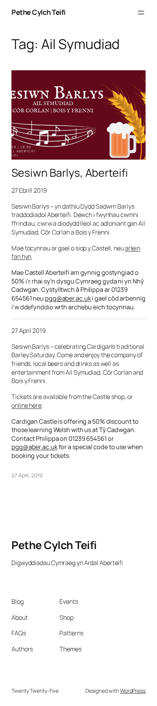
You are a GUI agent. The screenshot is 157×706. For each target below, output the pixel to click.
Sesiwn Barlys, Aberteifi (69, 173)
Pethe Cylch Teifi (38, 12)
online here (26, 405)
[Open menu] (141, 12)
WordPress (133, 690)
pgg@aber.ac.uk (68, 298)
